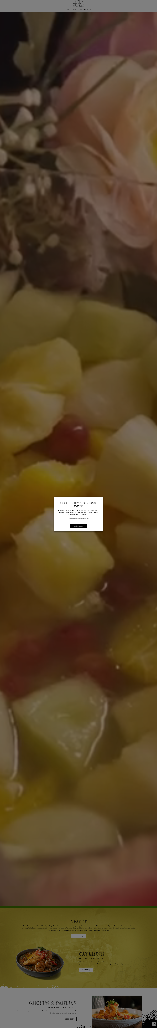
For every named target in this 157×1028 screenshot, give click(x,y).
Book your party (78, 526)
